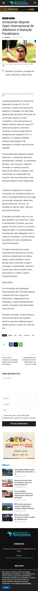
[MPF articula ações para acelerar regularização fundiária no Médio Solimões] (7, 506)
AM (15, 335)
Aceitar (6, 587)
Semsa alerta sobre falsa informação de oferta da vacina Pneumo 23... (23, 483)
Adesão (10, 335)
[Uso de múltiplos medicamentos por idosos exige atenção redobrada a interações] (7, 494)
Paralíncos (27, 335)
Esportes (12, 18)
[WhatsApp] (20, 344)
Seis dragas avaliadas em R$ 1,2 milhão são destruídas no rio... (24, 472)
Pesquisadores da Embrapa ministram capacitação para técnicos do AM (29, 361)
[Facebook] (11, 344)
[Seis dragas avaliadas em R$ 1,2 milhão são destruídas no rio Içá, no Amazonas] (7, 472)
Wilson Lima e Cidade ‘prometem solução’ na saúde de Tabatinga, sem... (24, 517)
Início (3, 15)
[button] (3, 3)
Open (20, 335)
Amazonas (10, 15)
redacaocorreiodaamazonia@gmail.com (19, 558)
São (33, 335)
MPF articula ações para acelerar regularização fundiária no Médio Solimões (24, 506)
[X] (16, 344)
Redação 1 (8, 37)
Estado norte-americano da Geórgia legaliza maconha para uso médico (10, 361)
